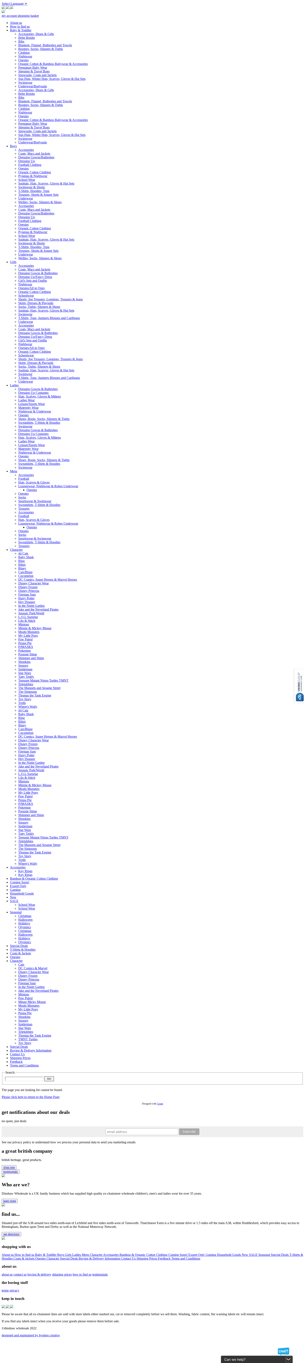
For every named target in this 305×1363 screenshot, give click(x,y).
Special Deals (280, 1254)
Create (160, 1103)
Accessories (111, 1254)
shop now (9, 1167)
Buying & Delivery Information (100, 1258)
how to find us (82, 1274)
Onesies (40, 1258)
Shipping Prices (147, 1258)
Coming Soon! (178, 1254)
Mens (86, 1254)
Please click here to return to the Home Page (31, 1097)
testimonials (10, 1171)
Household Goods (229, 1254)
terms (5, 1290)
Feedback (164, 1258)
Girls (68, 1254)
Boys (61, 1254)
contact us (20, 1274)
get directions (11, 1234)
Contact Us (129, 1258)
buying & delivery (39, 1274)
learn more (9, 1201)
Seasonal (264, 1254)
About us (8, 1254)
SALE (253, 1254)
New (245, 1254)
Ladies (77, 1254)
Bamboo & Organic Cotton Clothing (144, 1254)
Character (96, 1254)
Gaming (211, 1254)
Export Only (197, 1254)
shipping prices (62, 1274)
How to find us (25, 1254)
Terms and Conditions (185, 1258)
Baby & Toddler (46, 1254)
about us (7, 1274)
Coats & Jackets (24, 1258)
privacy (14, 1290)
